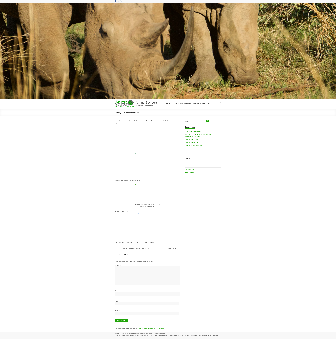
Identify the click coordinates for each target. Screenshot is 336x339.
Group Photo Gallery (185, 335)
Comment (118, 265)
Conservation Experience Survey (161, 335)
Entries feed (188, 166)
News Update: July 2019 (192, 139)
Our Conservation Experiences (182, 103)
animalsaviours (121, 242)
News (209, 103)
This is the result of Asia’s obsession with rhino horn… (134, 248)
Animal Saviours (147, 102)
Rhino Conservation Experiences (144, 335)
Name (117, 291)
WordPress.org (189, 172)
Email (117, 301)
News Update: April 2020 (192, 142)
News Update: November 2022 (194, 145)
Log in (186, 163)
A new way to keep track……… (193, 131)
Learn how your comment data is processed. (151, 328)
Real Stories (194, 335)
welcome (141, 242)
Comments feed (189, 169)
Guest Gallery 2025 (199, 103)
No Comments (151, 242)
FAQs (199, 335)
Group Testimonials (174, 335)
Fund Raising (215, 335)
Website (117, 310)
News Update (173, 248)
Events (117, 337)
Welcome (167, 103)
